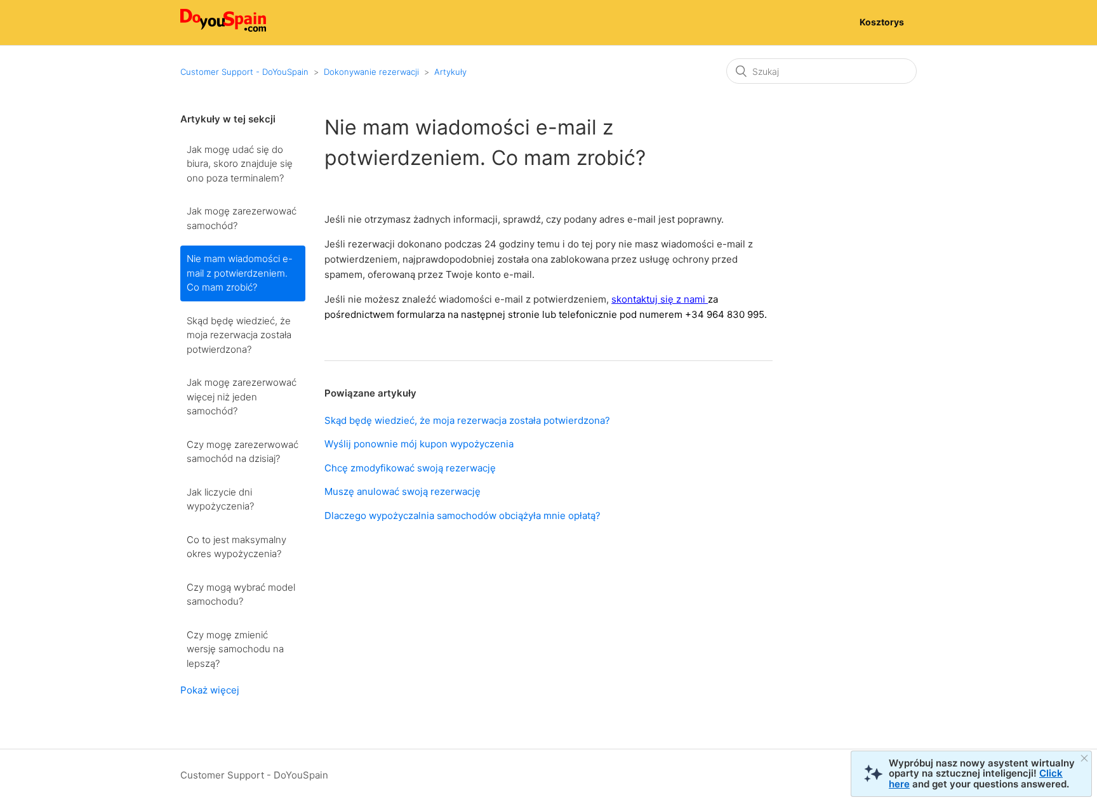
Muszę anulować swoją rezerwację (402, 491)
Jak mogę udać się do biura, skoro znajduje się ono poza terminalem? (240, 163)
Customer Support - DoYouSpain (244, 72)
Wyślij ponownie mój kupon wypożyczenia (419, 444)
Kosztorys (882, 21)
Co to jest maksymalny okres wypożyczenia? (236, 547)
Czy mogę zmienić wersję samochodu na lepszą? (235, 649)
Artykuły (450, 72)
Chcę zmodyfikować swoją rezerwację (410, 468)
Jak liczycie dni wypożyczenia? (220, 499)
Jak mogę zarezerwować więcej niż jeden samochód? (241, 396)
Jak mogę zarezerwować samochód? (241, 218)
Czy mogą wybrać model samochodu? (241, 594)
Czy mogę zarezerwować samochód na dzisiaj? (242, 451)
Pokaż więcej (209, 690)
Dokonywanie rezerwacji (371, 72)
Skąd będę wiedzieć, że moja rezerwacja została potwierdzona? (239, 335)
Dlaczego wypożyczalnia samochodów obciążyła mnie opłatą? (462, 515)
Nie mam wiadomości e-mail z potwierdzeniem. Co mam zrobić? (240, 273)
